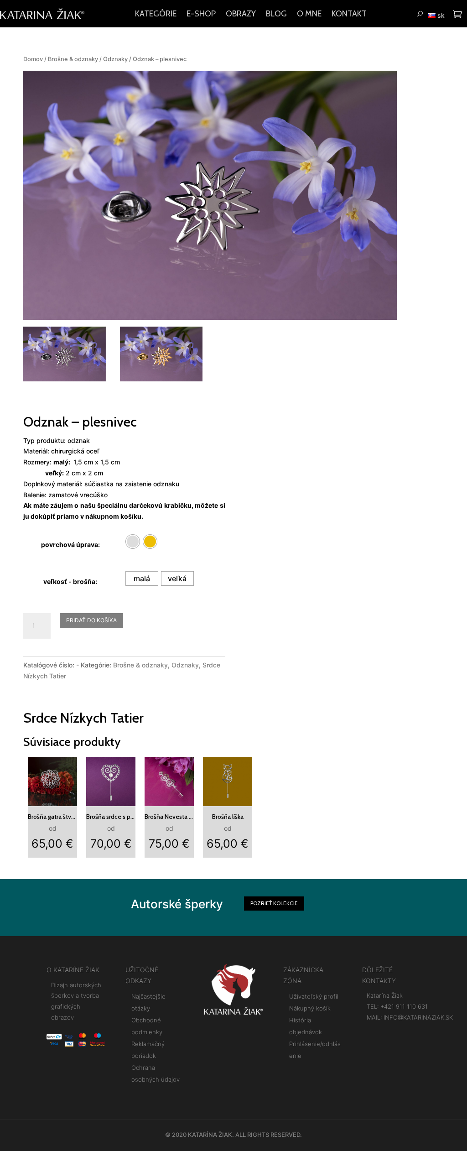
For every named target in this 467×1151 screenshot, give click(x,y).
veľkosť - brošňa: (70, 581)
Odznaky (115, 59)
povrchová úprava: (70, 544)
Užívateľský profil (313, 996)
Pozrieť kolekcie (274, 903)
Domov (33, 59)
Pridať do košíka (91, 620)
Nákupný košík (310, 1008)
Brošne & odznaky (73, 59)
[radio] (133, 541)
